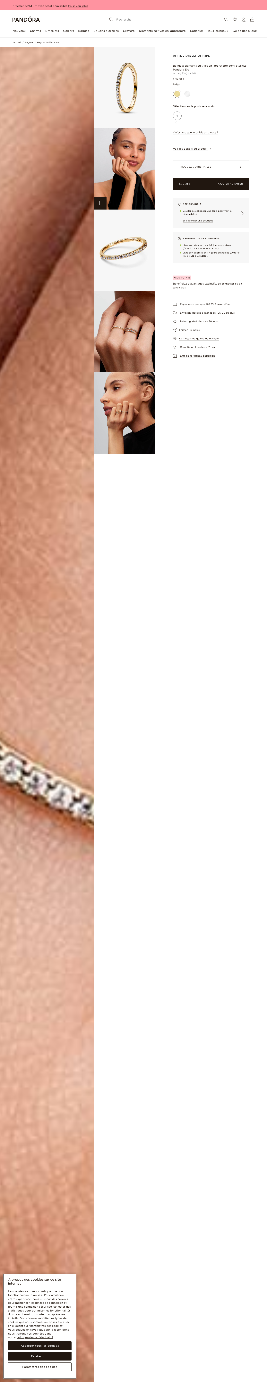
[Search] (111, 19)
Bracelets (52, 30)
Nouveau (19, 30)
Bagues (83, 30)
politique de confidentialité (34, 1337)
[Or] (177, 94)
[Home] (26, 19)
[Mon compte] (243, 19)
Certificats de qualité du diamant (199, 338)
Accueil (17, 42)
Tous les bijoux (217, 30)
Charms (35, 30)
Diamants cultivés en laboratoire (162, 30)
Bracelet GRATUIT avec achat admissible (40, 4)
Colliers (68, 30)
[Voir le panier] (252, 19)
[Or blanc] (187, 94)
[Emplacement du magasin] (235, 19)
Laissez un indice (189, 329)
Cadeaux (196, 30)
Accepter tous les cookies (40, 1345)
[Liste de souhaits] (226, 19)
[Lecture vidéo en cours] (100, 203)
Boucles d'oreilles (106, 30)
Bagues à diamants (48, 42)
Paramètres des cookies (39, 1366)
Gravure (129, 30)
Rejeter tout (40, 1356)
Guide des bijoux (245, 30)
